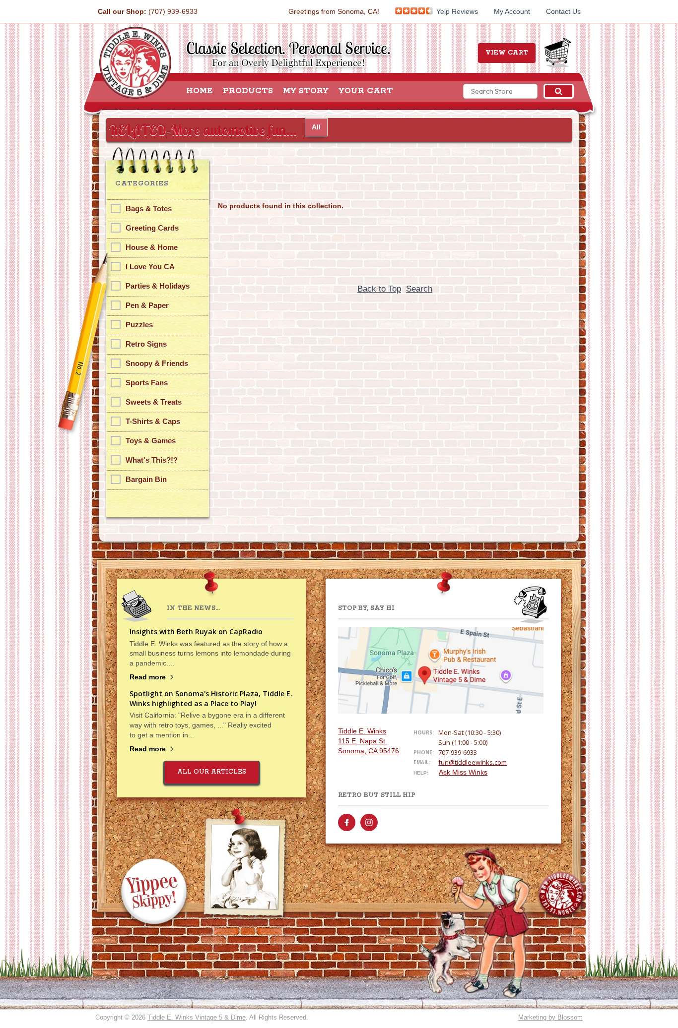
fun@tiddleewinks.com (472, 762)
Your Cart (366, 91)
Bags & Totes (149, 208)
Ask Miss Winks (463, 772)
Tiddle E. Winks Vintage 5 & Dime (196, 1017)
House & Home (152, 247)
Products (248, 91)
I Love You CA (150, 266)
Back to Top (379, 289)
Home (199, 91)
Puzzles (139, 324)
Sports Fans (147, 382)
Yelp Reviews (456, 11)
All (316, 127)
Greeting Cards (152, 228)
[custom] (346, 822)
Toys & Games (151, 440)
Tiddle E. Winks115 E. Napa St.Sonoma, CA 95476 (368, 741)
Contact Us (563, 11)
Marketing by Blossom (550, 1017)
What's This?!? (152, 460)
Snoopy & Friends (157, 363)
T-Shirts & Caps (153, 421)
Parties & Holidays (158, 286)
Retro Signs (146, 344)
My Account (512, 11)
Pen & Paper (147, 305)
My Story (306, 91)
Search (419, 289)
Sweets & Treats (154, 402)
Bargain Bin (146, 479)
